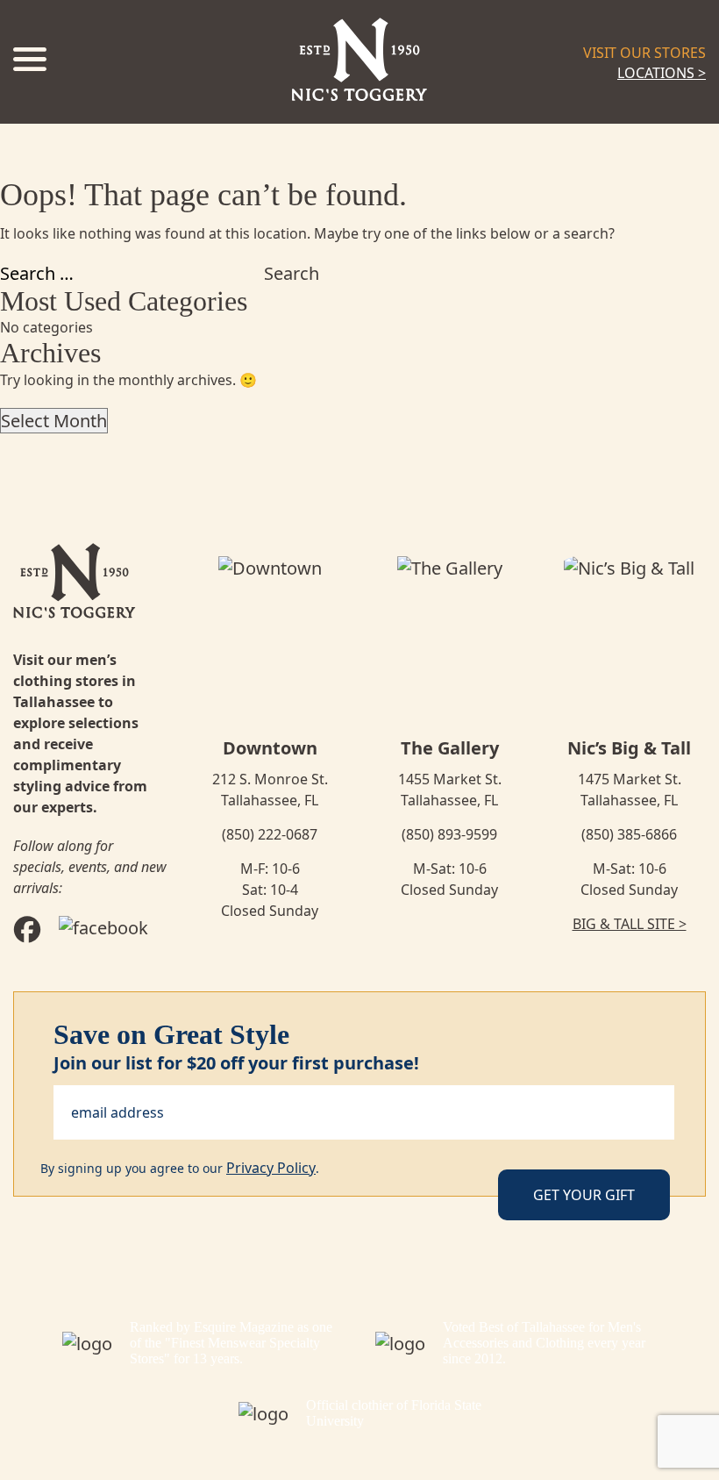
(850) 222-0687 (269, 834)
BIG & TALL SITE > (630, 923)
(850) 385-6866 (629, 834)
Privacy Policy (271, 1167)
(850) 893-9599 (449, 834)
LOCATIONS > (661, 72)
